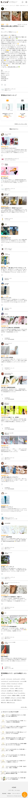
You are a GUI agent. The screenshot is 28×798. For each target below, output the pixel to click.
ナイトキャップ (14, 683)
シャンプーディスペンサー (14, 681)
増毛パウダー (3, 702)
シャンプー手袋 (23, 681)
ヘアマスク (23, 678)
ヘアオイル (8, 683)
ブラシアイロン (10, 686)
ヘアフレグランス (9, 693)
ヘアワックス (3, 690)
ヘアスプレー (20, 688)
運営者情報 (4, 793)
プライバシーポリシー (16, 793)
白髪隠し (18, 695)
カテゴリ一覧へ (24, 707)
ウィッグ (15, 693)
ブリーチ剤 (23, 695)
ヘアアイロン (3, 686)
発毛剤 (15, 700)
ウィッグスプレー (21, 693)
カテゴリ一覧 (10, 790)
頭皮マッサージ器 (9, 700)
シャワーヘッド (17, 686)
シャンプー (3, 678)
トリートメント (9, 678)
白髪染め (14, 695)
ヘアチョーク (13, 697)
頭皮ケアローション (11, 702)
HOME (14, 787)
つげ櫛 (16, 688)
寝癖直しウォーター (19, 690)
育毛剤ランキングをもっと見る (21, 124)
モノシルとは (17, 790)
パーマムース (3, 695)
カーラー (3, 697)
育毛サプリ (19, 700)
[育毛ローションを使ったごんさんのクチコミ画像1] (6, 16)
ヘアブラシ (12, 688)
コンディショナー (16, 678)
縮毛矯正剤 (7, 697)
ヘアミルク (3, 683)
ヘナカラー (3, 700)
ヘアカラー (9, 695)
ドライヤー (20, 683)
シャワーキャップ (4, 681)
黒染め (23, 697)
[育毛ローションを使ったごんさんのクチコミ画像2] (16, 16)
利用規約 (9, 793)
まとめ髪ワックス (10, 690)
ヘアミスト (3, 693)
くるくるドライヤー (5, 688)
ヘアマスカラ (19, 697)
